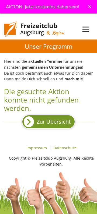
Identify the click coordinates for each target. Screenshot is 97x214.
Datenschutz (64, 147)
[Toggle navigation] (85, 29)
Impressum (36, 147)
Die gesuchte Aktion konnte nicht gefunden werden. (41, 100)
